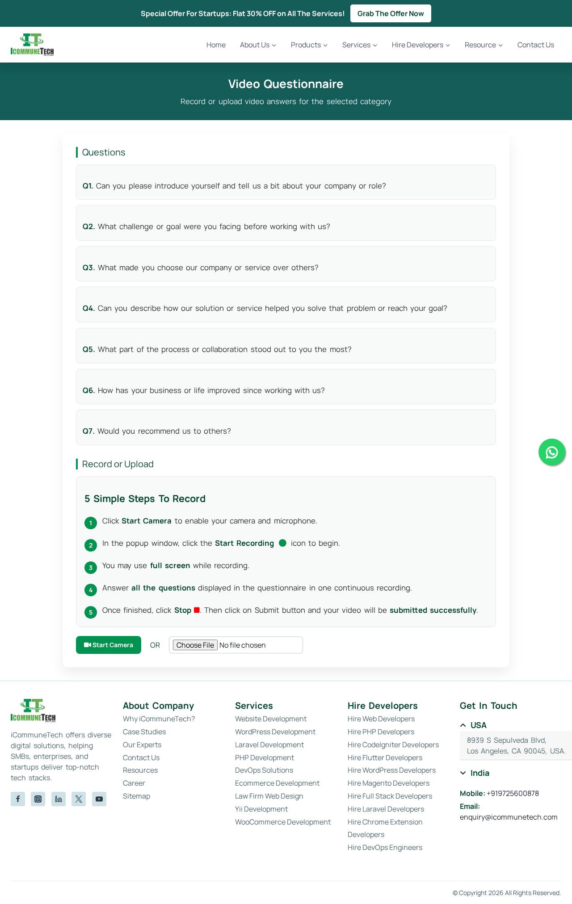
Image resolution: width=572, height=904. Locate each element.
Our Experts (142, 744)
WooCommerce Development (283, 822)
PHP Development (264, 757)
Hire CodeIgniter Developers (393, 744)
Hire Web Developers (381, 719)
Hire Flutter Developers (385, 757)
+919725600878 (513, 793)
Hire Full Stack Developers (390, 796)
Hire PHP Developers (381, 732)
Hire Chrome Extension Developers (385, 828)
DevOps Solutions (264, 770)
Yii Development (261, 809)
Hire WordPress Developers (392, 770)
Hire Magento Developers (388, 783)
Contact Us (535, 45)
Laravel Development (269, 744)
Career (134, 783)
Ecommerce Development (277, 783)
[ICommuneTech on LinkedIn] (58, 799)
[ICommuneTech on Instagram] (38, 799)
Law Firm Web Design (269, 796)
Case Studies (144, 732)
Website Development (271, 719)
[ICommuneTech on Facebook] (18, 799)
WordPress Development (275, 732)
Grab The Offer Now (391, 13)
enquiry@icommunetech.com (509, 817)
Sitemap (136, 796)
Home (216, 45)
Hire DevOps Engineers (385, 847)
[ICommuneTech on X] (79, 799)
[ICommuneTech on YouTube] (99, 799)
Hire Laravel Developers (386, 809)
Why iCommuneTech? (159, 719)
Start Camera (112, 644)
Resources (140, 770)
